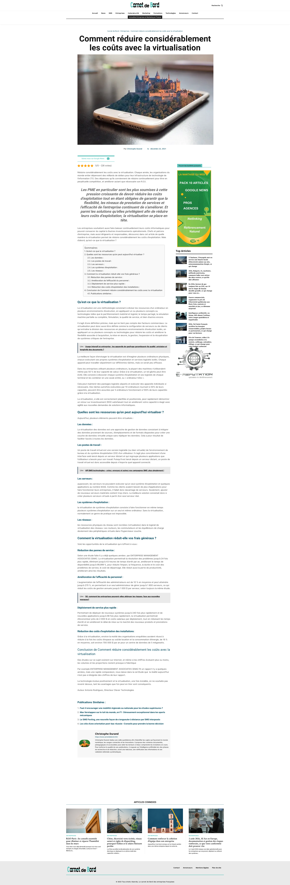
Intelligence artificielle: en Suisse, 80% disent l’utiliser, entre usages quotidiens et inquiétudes (199, 316)
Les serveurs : (97, 264)
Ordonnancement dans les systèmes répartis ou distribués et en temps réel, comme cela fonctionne (148, 769)
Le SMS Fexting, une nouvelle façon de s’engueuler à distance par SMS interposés (120, 719)
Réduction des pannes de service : (107, 277)
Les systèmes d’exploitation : (104, 267)
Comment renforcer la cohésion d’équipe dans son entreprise (162, 839)
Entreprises (125, 31)
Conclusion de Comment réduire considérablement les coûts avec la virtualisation (124, 290)
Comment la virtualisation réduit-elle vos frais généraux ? (113, 274)
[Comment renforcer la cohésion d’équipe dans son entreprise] (165, 821)
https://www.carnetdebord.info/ (106, 737)
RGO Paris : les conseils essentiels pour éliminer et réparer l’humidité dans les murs (82, 841)
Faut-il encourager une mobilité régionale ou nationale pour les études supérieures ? (121, 708)
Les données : (97, 257)
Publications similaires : (101, 293)
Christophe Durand (134, 149)
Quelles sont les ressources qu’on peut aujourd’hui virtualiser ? (115, 254)
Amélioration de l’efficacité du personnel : (110, 280)
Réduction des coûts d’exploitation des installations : (116, 287)
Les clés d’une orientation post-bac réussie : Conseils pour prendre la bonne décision (122, 723)
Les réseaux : (97, 270)
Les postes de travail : (101, 261)
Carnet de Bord (113, 31)
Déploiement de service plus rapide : (108, 283)
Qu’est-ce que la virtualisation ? (100, 251)
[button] (218, 5)
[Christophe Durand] (86, 743)
